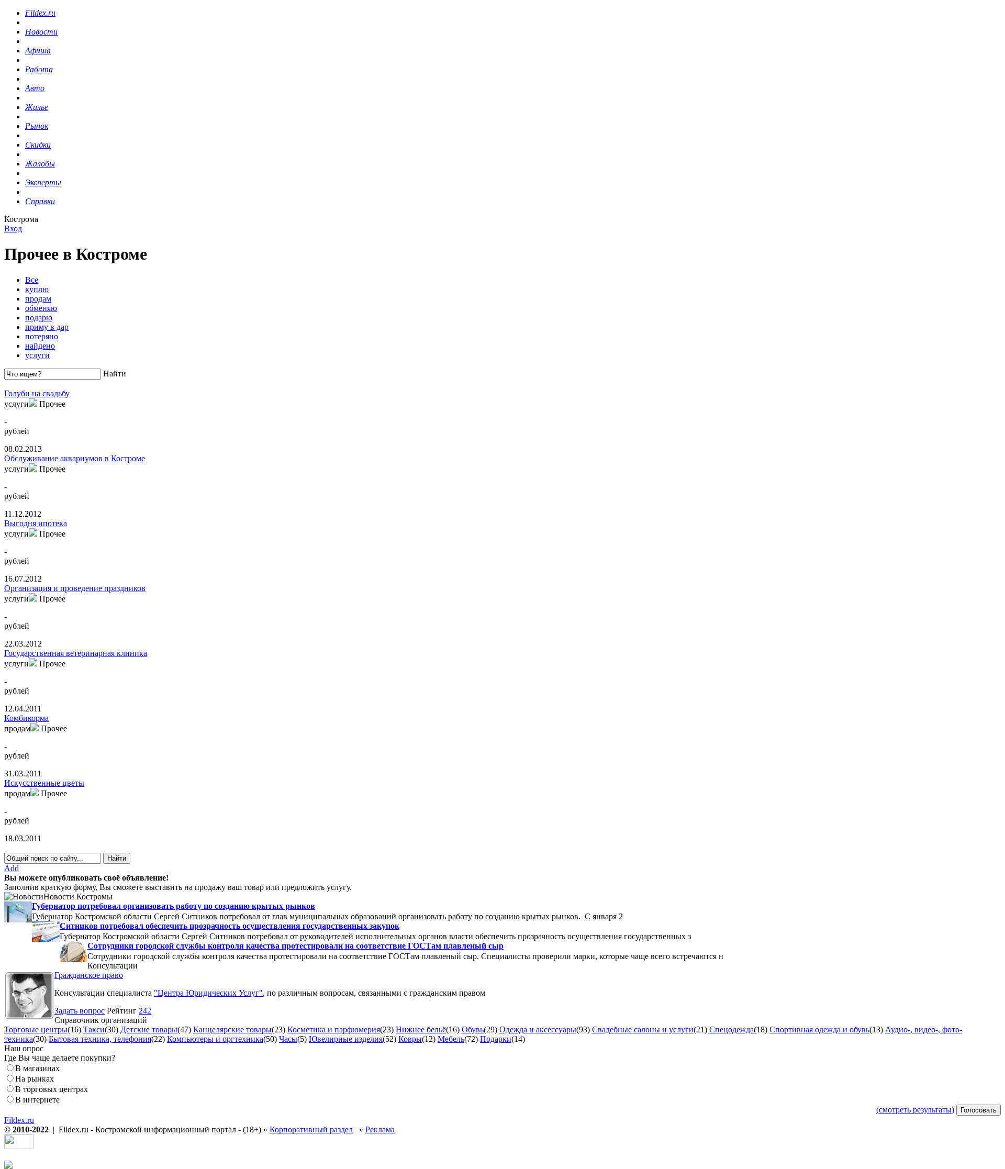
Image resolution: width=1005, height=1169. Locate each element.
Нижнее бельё (421, 1029)
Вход (13, 228)
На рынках (34, 1078)
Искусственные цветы (44, 782)
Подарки (495, 1038)
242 (145, 1010)
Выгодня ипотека (35, 523)
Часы (288, 1038)
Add (11, 868)
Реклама (380, 1129)
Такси (94, 1029)
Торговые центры (36, 1029)
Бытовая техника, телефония (100, 1038)
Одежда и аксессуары (537, 1029)
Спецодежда (731, 1029)
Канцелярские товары (232, 1029)
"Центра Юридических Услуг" (208, 992)
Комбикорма (26, 718)
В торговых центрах (51, 1089)
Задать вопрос (79, 1010)
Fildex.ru (19, 1120)
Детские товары (148, 1029)
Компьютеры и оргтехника (215, 1038)
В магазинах (37, 1068)
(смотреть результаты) (915, 1109)
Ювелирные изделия (346, 1038)
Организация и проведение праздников (75, 588)
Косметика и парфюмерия (333, 1029)
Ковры (410, 1038)
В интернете (37, 1099)
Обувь (473, 1029)
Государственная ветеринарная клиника (75, 653)
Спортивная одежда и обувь (819, 1029)
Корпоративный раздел (311, 1129)
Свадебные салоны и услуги (643, 1029)
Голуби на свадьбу (37, 393)
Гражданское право (88, 975)
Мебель (451, 1038)
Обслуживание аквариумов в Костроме (74, 458)
